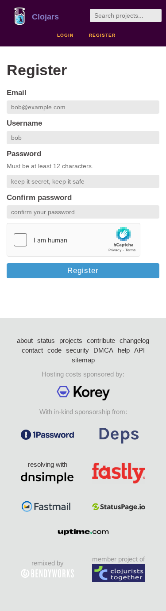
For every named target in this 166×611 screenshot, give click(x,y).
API (139, 350)
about (25, 340)
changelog (134, 340)
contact (32, 350)
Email (17, 92)
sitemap (83, 360)
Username (24, 123)
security (77, 350)
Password (24, 154)
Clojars (45, 16)
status (46, 340)
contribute (101, 340)
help (124, 350)
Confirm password (39, 197)
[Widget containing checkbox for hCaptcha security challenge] (73, 240)
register (102, 35)
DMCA (103, 350)
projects (70, 340)
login (65, 35)
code (54, 350)
